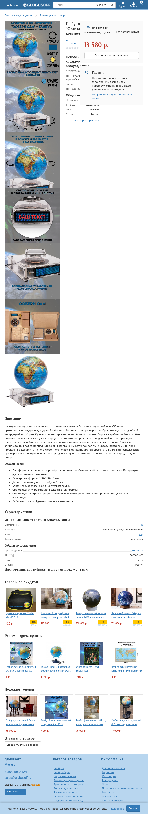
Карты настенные (65, 776)
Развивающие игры (66, 792)
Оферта (107, 784)
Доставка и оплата (113, 768)
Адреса (123, 6)
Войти (133, 6)
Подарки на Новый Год (68, 800)
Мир (141, 534)
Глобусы (59, 768)
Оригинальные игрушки (68, 796)
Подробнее (117, 808)
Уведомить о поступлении (111, 55)
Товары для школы (66, 788)
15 (142, 524)
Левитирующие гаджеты (69, 780)
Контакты (108, 792)
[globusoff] (36, 5)
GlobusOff (137, 550)
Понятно (133, 808)
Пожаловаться (17, 791)
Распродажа (110, 780)
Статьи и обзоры (112, 800)
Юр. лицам (109, 776)
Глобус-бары (62, 772)
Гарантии (108, 772)
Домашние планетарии (68, 784)
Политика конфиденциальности (122, 788)
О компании (109, 796)
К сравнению (77, 41)
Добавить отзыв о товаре (23, 744)
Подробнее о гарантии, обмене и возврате (113, 96)
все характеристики (86, 120)
